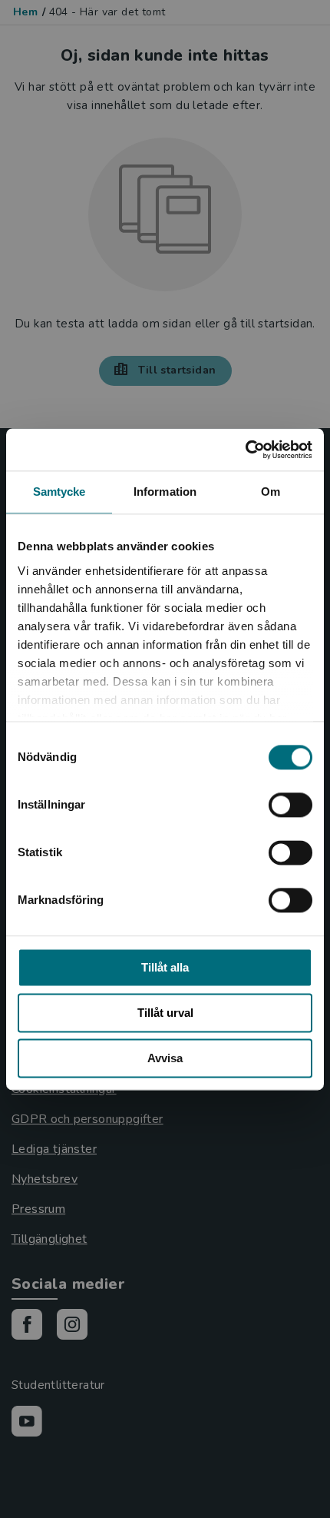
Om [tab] (270, 491)
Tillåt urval (165, 1012)
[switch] (290, 804)
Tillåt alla (165, 967)
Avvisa (165, 1058)
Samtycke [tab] (59, 491)
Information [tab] (165, 491)
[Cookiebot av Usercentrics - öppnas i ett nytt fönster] (245, 450)
